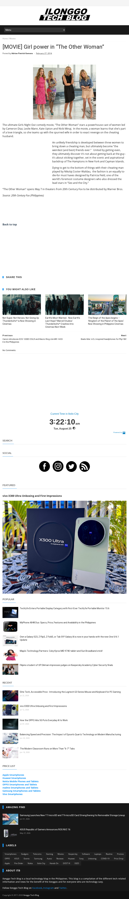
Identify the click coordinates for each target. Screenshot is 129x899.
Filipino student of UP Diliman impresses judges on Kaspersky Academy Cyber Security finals (66, 665)
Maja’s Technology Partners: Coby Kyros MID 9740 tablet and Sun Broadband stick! (61, 651)
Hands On (54, 863)
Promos (120, 854)
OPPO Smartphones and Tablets (20, 784)
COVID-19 (105, 858)
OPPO (7, 858)
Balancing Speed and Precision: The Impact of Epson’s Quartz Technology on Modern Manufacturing (70, 734)
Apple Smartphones (13, 774)
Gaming (49, 854)
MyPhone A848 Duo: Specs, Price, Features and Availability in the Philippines (58, 622)
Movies (61, 854)
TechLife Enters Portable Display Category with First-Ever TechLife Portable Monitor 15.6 (64, 608)
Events (27, 858)
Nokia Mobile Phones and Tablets (21, 781)
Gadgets (24, 854)
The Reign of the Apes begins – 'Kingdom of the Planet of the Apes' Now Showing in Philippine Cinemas (106, 321)
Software (86, 854)
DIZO (77, 863)
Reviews (60, 858)
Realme (109, 854)
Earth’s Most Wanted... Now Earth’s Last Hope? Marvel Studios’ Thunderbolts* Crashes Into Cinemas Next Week (62, 322)
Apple (7, 863)
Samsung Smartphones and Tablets (22, 790)
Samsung (38, 858)
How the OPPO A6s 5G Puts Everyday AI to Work (44, 720)
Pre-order (18, 863)
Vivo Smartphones (12, 794)
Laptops (97, 854)
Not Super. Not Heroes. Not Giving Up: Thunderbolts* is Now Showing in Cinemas (21, 321)
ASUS (16, 858)
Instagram (48, 887)
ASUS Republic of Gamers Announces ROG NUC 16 (45, 829)
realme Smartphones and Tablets (20, 787)
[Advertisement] (26, 160)
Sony (81, 858)
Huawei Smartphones (14, 778)
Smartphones (11, 854)
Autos (49, 858)
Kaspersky (72, 854)
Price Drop (118, 858)
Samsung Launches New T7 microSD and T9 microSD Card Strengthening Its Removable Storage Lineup (72, 815)
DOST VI (66, 863)
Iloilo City (41, 863)
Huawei (71, 858)
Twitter (63, 887)
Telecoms (37, 854)
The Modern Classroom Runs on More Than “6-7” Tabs (47, 748)
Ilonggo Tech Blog (31, 895)
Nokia (30, 863)
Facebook (37, 887)
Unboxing (92, 858)
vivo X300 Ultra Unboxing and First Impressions (43, 706)
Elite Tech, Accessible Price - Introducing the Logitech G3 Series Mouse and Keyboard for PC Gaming (70, 692)
